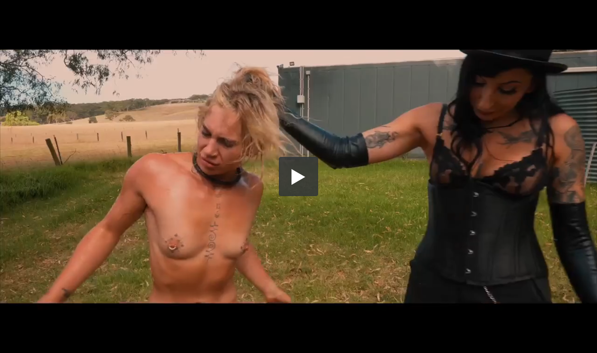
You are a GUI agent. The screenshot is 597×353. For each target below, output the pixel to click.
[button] (298, 176)
